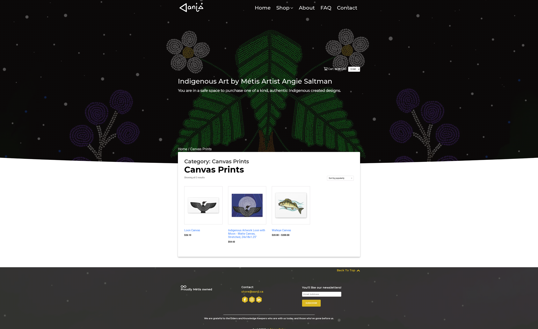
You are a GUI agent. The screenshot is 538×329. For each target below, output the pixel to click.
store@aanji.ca (252, 291)
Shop (283, 8)
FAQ (325, 8)
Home (263, 8)
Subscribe (311, 303)
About (307, 8)
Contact (347, 8)
